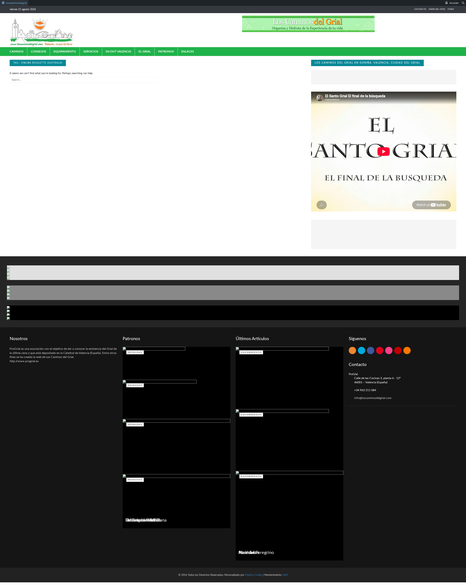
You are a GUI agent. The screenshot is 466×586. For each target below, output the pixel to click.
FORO (451, 9)
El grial (145, 51)
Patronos (166, 51)
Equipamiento (65, 51)
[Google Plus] (379, 351)
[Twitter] (361, 351)
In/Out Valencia (118, 51)
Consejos (38, 51)
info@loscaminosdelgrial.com (372, 398)
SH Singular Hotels (143, 520)
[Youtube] (398, 351)
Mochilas (247, 552)
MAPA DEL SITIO (437, 9)
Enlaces (187, 51)
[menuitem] (14, 3)
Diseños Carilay (253, 575)
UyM (285, 575)
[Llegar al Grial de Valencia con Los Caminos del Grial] (41, 32)
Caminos (16, 51)
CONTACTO (420, 9)
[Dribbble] (388, 351)
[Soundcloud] (407, 351)
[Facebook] (370, 351)
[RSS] (352, 351)
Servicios (90, 51)
